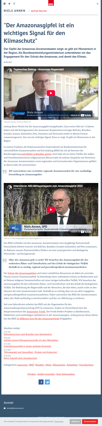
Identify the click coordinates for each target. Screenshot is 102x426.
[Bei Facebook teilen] (41, 382)
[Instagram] (14, 4)
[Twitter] (9, 4)
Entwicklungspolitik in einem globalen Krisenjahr (27, 346)
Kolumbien (72, 364)
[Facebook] (4, 4)
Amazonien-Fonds (36, 311)
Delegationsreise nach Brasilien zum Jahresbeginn (28, 334)
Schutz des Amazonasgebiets (22, 273)
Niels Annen (15, 11)
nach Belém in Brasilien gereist (36, 153)
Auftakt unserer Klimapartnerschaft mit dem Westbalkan (31, 340)
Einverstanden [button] (90, 421)
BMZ (31, 364)
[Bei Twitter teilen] (47, 382)
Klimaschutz (59, 364)
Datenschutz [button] (59, 421)
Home (51, 3)
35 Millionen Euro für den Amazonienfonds (38, 318)
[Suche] (97, 4)
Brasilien (39, 364)
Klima (48, 364)
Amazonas (22, 364)
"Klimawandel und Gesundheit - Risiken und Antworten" (31, 352)
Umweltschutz (86, 364)
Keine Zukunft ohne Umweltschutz (20, 358)
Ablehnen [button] (75, 421)
